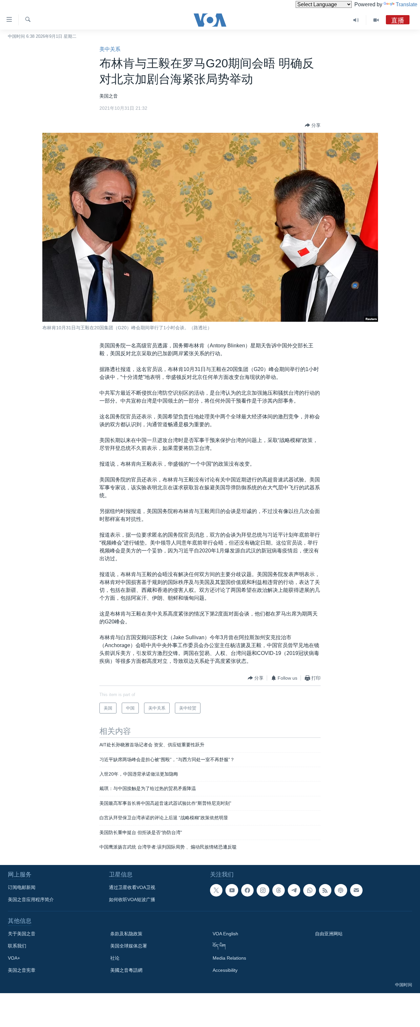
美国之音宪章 (21, 970)
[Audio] (356, 20)
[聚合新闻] (325, 890)
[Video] (376, 20)
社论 (114, 958)
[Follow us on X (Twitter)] (216, 890)
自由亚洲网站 (329, 933)
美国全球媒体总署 (128, 945)
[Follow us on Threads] (278, 890)
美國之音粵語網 (126, 970)
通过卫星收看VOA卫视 (132, 887)
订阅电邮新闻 (21, 887)
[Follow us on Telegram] (294, 890)
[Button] (313, 125)
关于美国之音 (21, 933)
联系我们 (17, 945)
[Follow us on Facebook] (247, 890)
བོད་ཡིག (219, 945)
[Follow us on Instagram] (263, 890)
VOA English (225, 933)
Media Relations (229, 958)
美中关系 (109, 49)
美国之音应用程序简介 (31, 899)
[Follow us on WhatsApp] (309, 890)
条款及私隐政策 (126, 933)
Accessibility (225, 970)
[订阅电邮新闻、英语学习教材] (356, 890)
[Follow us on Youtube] (231, 890)
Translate (406, 4)
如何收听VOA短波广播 (132, 899)
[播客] (340, 890)
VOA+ (14, 958)
